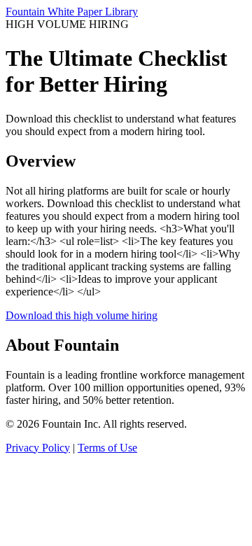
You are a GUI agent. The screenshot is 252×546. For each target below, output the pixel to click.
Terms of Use (107, 448)
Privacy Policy (38, 448)
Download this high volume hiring (82, 315)
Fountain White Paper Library (72, 12)
